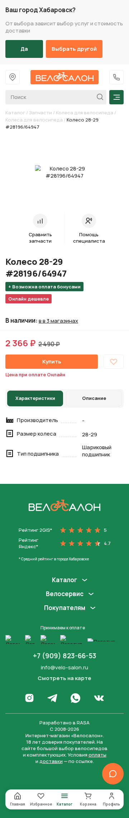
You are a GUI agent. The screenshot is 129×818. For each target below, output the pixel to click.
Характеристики (35, 398)
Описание (94, 398)
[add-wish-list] (114, 362)
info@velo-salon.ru (64, 667)
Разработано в (64, 722)
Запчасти (40, 112)
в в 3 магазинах (58, 320)
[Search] (98, 97)
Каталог (15, 112)
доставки (51, 761)
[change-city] (12, 77)
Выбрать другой (74, 49)
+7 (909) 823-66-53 (64, 655)
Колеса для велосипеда (84, 112)
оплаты (97, 755)
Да (24, 49)
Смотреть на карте (64, 678)
